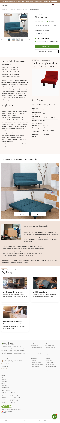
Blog (2, 377)
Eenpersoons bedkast (50, 370)
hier (2, 146)
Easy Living (4, 9)
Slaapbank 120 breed (22, 9)
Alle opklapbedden (50, 345)
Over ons (3, 383)
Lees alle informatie (41, 33)
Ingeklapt (21, 214)
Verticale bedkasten (50, 364)
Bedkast (48, 358)
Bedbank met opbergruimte (37, 364)
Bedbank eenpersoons (36, 362)
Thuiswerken (4, 385)
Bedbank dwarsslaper (35, 366)
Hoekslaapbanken (35, 351)
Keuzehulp (3, 379)
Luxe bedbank (34, 370)
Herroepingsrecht (5, 387)
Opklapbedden (50, 343)
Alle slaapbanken (34, 345)
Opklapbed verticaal (50, 349)
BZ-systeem (46, 134)
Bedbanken (34, 358)
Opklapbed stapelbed (50, 354)
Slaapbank (12, 9)
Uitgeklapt (38, 214)
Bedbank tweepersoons (36, 368)
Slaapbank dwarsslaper (36, 349)
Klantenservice (4, 381)
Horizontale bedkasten (50, 362)
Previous (1, 39)
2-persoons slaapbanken (36, 347)
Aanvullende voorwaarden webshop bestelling (33, 420)
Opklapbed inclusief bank (51, 353)
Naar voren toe (46, 125)
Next (29, 39)
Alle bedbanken (34, 360)
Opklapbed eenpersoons (51, 351)
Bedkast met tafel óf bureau (52, 368)
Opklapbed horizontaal (50, 347)
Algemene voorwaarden (18, 420)
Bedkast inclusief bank (51, 366)
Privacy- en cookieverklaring (50, 420)
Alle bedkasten (49, 360)
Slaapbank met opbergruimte (37, 353)
